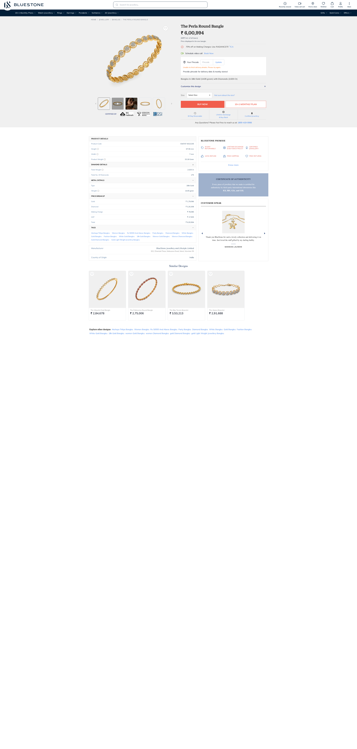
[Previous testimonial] (202, 233)
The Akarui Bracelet (216, 310)
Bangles (116, 20)
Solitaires (96, 13)
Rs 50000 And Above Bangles (138, 233)
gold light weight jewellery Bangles (125, 240)
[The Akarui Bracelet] (225, 289)
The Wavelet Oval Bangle (100, 310)
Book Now (208, 53)
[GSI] (157, 114)
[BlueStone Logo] (23, 4)
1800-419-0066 (245, 122)
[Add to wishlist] (165, 28)
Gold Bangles (96, 236)
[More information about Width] (97, 154)
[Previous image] (96, 104)
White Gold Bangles (127, 236)
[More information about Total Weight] (103, 170)
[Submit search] (116, 5)
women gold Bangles (161, 236)
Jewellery (104, 20)
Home (93, 20)
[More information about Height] (98, 149)
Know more (233, 165)
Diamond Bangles (172, 233)
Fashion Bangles (110, 236)
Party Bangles (157, 233)
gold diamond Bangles (100, 240)
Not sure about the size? (224, 95)
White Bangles (187, 233)
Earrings (70, 13)
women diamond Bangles (182, 236)
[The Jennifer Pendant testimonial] (233, 222)
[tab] (104, 103)
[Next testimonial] (264, 233)
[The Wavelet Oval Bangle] (107, 289)
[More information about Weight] (98, 191)
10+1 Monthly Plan (246, 104)
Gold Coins (334, 13)
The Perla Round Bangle (135, 20)
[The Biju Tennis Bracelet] (186, 289)
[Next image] (172, 104)
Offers (346, 13)
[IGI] (143, 114)
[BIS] (127, 114)
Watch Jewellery (45, 13)
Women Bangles (118, 233)
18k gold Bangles (143, 236)
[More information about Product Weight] (105, 159)
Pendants (83, 13)
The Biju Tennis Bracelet (179, 310)
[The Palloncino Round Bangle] (146, 289)
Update (218, 62)
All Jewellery (111, 13)
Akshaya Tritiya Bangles (100, 233)
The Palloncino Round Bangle (141, 310)
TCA (231, 46)
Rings (59, 13)
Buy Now (202, 104)
